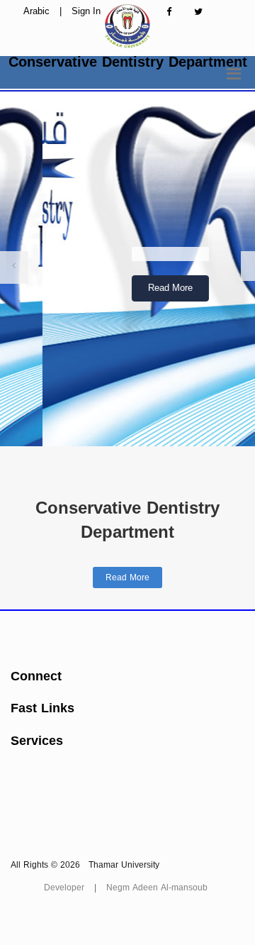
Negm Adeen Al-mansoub (157, 887)
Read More (128, 288)
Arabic (36, 11)
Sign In (86, 11)
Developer (64, 887)
